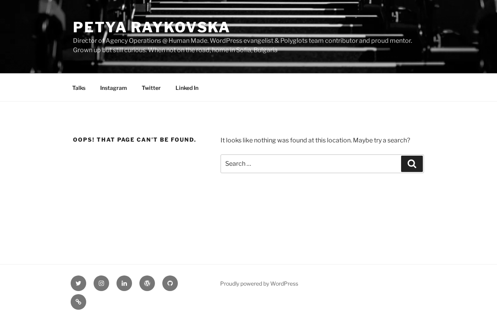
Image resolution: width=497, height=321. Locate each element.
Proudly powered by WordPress (259, 283)
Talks (78, 87)
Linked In (187, 87)
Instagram (113, 87)
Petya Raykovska (152, 27)
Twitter (151, 87)
